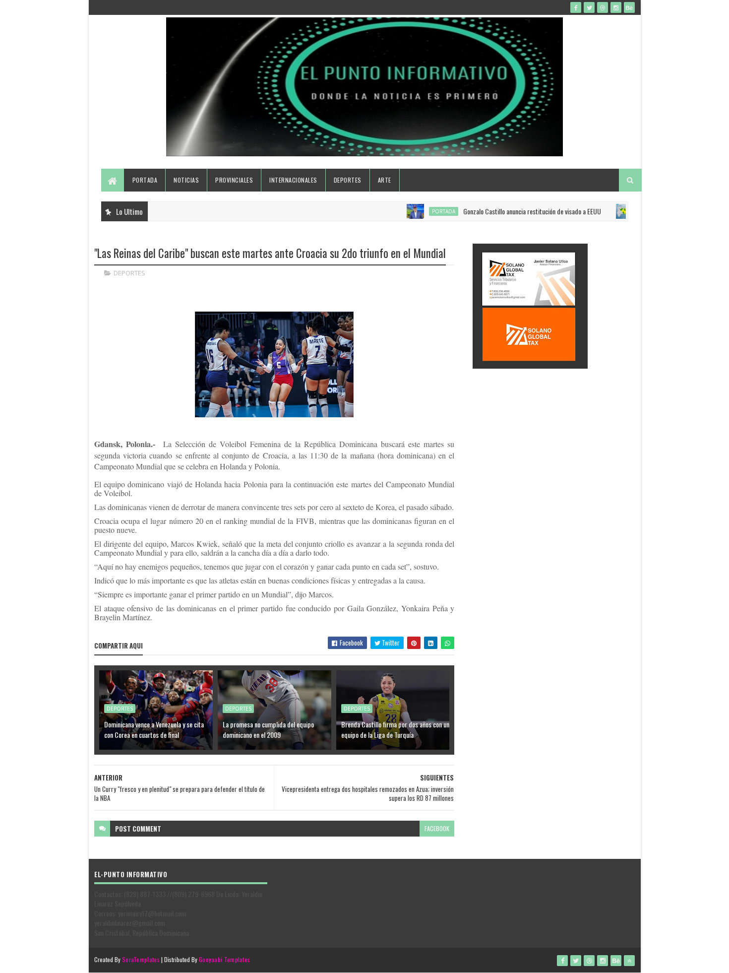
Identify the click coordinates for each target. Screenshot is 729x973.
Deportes (348, 180)
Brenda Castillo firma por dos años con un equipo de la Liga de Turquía (395, 729)
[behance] (629, 7)
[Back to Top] (629, 960)
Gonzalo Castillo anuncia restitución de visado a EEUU (512, 211)
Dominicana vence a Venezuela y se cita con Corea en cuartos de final (154, 729)
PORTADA (423, 211)
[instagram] (615, 7)
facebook (437, 828)
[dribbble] (602, 7)
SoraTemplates (141, 959)
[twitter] (589, 7)
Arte (384, 180)
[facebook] (575, 7)
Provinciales (234, 180)
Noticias (186, 180)
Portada (145, 180)
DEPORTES (129, 272)
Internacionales (293, 180)
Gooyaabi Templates (224, 959)
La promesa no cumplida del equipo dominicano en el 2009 (268, 729)
